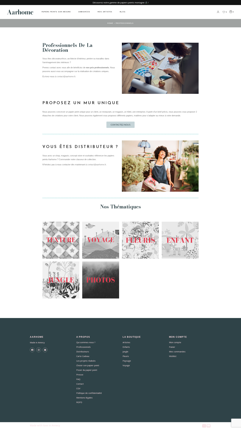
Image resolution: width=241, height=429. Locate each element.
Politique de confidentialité (89, 393)
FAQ (78, 379)
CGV (78, 388)
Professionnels (83, 347)
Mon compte (175, 342)
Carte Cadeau (82, 356)
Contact (80, 383)
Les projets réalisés (86, 360)
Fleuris (126, 356)
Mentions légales (84, 397)
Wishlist (172, 356)
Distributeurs (82, 351)
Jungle (125, 351)
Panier (172, 347)
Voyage (126, 365)
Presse (79, 374)
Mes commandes (177, 351)
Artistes (126, 342)
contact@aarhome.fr (66, 76)
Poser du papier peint (86, 370)
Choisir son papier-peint (87, 365)
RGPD (79, 402)
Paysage (127, 360)
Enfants (126, 347)
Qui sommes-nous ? (85, 342)
